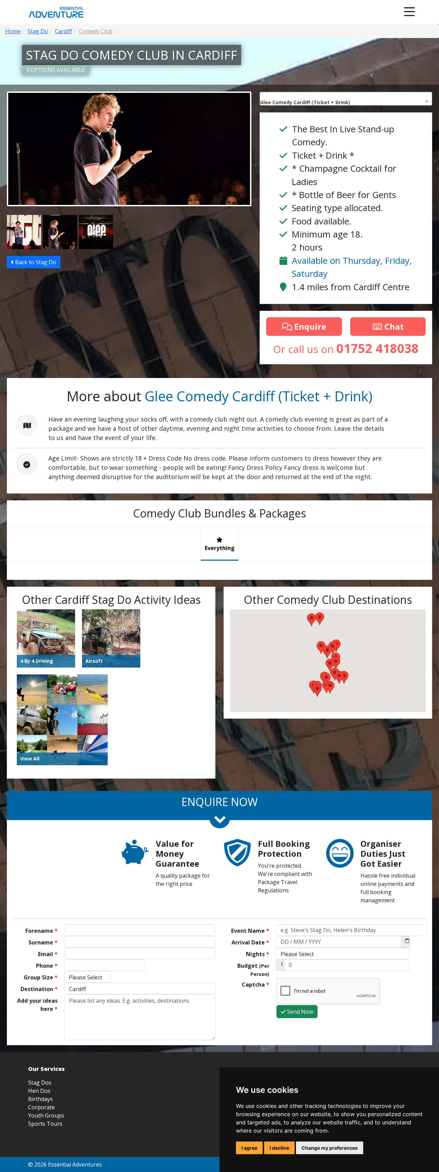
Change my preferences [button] (329, 1148)
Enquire (309, 326)
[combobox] (346, 99)
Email (48, 954)
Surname (43, 942)
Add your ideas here (37, 1005)
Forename (41, 931)
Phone (47, 965)
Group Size (41, 977)
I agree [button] (249, 1148)
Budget (253, 969)
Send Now (299, 1011)
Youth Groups (46, 1115)
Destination (39, 989)
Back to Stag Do (35, 262)
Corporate (41, 1107)
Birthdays (40, 1099)
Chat (393, 326)
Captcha (255, 984)
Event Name (250, 931)
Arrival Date (250, 942)
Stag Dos (39, 1082)
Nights (257, 954)
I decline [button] (279, 1148)
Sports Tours (45, 1123)
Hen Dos (39, 1091)
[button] (326, 679)
